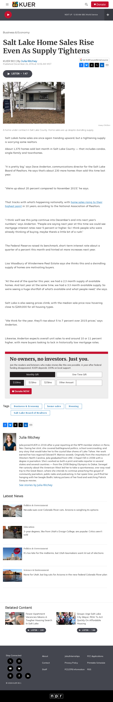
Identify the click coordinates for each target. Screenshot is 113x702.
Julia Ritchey (29, 61)
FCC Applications (95, 656)
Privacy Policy (71, 663)
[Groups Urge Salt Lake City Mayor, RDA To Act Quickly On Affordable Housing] (65, 618)
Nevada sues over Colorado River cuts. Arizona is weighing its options (61, 509)
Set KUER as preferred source (95, 60)
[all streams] (108, 15)
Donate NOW (21, 391)
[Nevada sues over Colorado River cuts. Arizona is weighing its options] (12, 510)
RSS (89, 669)
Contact (46, 663)
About (45, 656)
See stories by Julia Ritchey (35, 485)
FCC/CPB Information (75, 669)
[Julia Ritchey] (9, 442)
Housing (74, 406)
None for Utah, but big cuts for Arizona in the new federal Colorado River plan (65, 574)
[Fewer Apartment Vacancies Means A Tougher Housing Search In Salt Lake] (14, 618)
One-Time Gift (79, 374)
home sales (54, 406)
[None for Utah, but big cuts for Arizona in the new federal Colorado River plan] (12, 575)
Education (29, 527)
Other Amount (66, 382)
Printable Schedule (96, 663)
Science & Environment (36, 570)
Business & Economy (16, 32)
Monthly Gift (32, 374)
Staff (44, 669)
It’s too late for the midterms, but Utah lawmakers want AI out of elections (64, 552)
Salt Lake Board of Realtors (30, 413)
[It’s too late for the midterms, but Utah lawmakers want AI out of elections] (12, 554)
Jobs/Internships (72, 656)
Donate (101, 4)
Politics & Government (36, 505)
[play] (8, 14)
